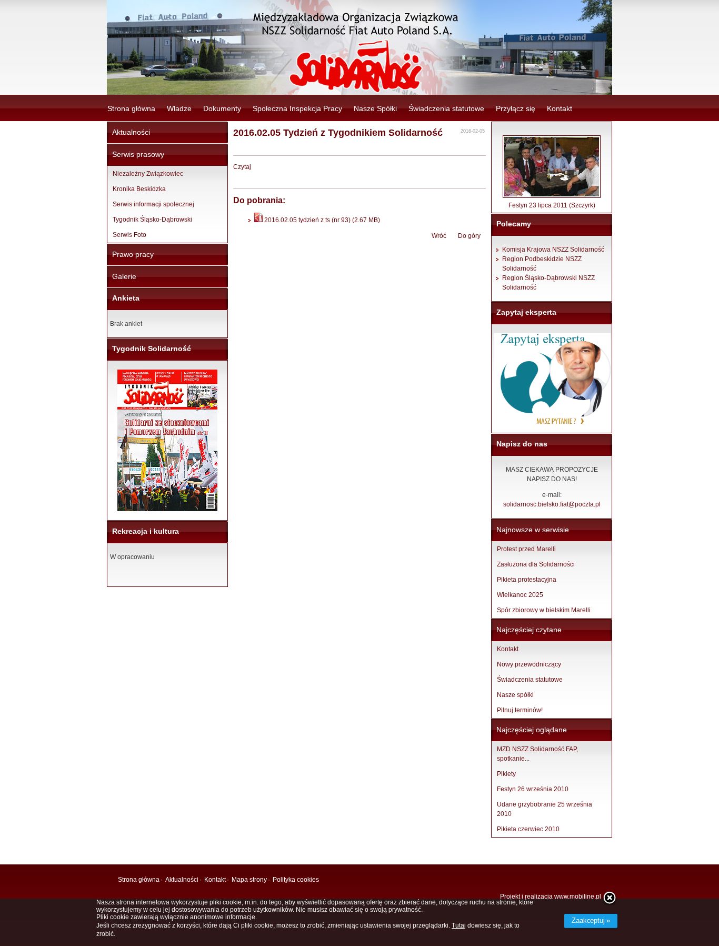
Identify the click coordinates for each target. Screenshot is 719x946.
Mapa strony (249, 879)
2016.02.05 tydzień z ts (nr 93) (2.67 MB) (321, 220)
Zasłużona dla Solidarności (536, 564)
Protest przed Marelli (526, 549)
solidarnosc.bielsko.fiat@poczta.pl (552, 504)
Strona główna (131, 108)
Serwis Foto (129, 234)
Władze (179, 108)
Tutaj (459, 925)
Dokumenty (222, 108)
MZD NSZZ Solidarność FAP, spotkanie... (537, 753)
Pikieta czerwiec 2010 (528, 829)
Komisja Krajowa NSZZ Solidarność (553, 249)
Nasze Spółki (375, 108)
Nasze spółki (515, 695)
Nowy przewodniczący (529, 664)
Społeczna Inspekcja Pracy (297, 108)
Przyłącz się (515, 108)
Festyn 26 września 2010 (532, 789)
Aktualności (131, 132)
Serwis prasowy (138, 154)
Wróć (439, 236)
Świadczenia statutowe (446, 108)
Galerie (124, 276)
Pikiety (506, 774)
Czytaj (242, 167)
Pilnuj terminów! (520, 710)
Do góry (469, 236)
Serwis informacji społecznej (153, 204)
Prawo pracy (133, 254)
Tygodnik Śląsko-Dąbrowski (152, 219)
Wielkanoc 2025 (520, 595)
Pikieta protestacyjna (526, 579)
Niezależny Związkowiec (148, 173)
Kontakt (559, 108)
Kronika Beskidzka (139, 189)
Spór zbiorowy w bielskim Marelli (544, 610)
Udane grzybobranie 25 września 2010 (544, 809)
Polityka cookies (296, 879)
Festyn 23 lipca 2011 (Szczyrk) (551, 205)
